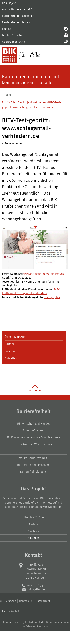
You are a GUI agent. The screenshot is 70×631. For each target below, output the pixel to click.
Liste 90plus (52, 297)
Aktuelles (40, 102)
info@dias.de (36, 589)
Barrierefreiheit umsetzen (18, 15)
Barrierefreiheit (11, 611)
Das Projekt (9, 3)
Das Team (11, 351)
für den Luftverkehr (33, 430)
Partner (9, 344)
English (6, 28)
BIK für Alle (9, 102)
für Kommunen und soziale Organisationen (33, 437)
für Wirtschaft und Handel (33, 423)
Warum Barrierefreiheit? (17, 9)
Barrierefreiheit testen (16, 22)
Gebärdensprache (13, 41)
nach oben (35, 390)
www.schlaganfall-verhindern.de (43, 273)
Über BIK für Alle (15, 336)
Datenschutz (43, 600)
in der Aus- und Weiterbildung (33, 444)
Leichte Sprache (12, 35)
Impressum (25, 600)
